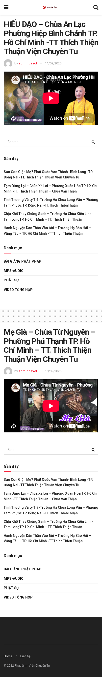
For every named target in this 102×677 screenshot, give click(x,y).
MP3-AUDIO (14, 271)
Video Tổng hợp (18, 290)
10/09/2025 (53, 371)
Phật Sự (11, 280)
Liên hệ (25, 656)
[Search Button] (93, 142)
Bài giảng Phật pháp (22, 261)
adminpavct (28, 63)
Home (8, 656)
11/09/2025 (53, 63)
